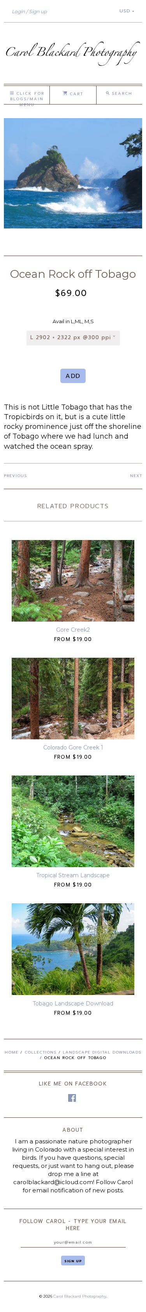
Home (11, 1052)
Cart (75, 94)
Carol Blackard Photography (79, 1296)
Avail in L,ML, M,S (73, 321)
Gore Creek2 (73, 629)
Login (18, 11)
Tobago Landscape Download (73, 1003)
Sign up (38, 11)
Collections (40, 1052)
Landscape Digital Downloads (102, 1052)
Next (136, 476)
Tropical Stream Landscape (73, 875)
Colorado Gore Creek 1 (73, 747)
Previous (15, 476)
